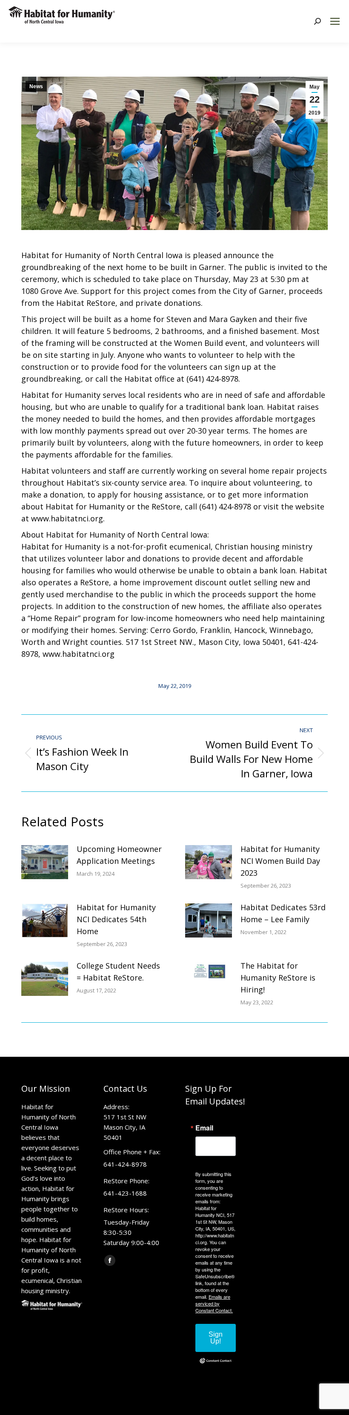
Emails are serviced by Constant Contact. (214, 1303)
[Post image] (44, 862)
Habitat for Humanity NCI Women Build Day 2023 (280, 861)
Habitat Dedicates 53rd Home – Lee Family (283, 913)
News (36, 86)
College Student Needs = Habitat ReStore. (118, 972)
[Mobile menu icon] (334, 21)
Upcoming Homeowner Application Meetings (119, 855)
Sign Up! (216, 1338)
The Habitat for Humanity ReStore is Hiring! (277, 978)
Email (204, 1128)
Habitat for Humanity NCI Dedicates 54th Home (116, 919)
